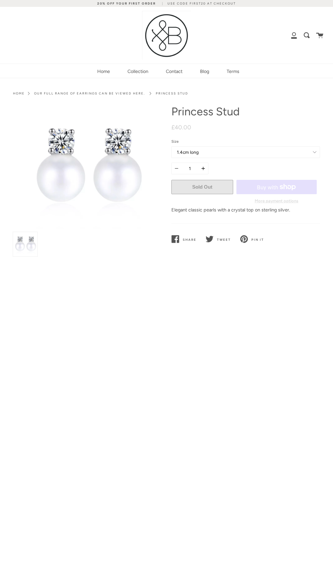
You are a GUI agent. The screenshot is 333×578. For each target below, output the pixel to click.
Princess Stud (172, 93)
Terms (233, 71)
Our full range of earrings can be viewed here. (89, 93)
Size (175, 141)
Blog (204, 71)
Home (103, 71)
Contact (174, 71)
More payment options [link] (276, 200)
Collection (137, 71)
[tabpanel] (87, 167)
